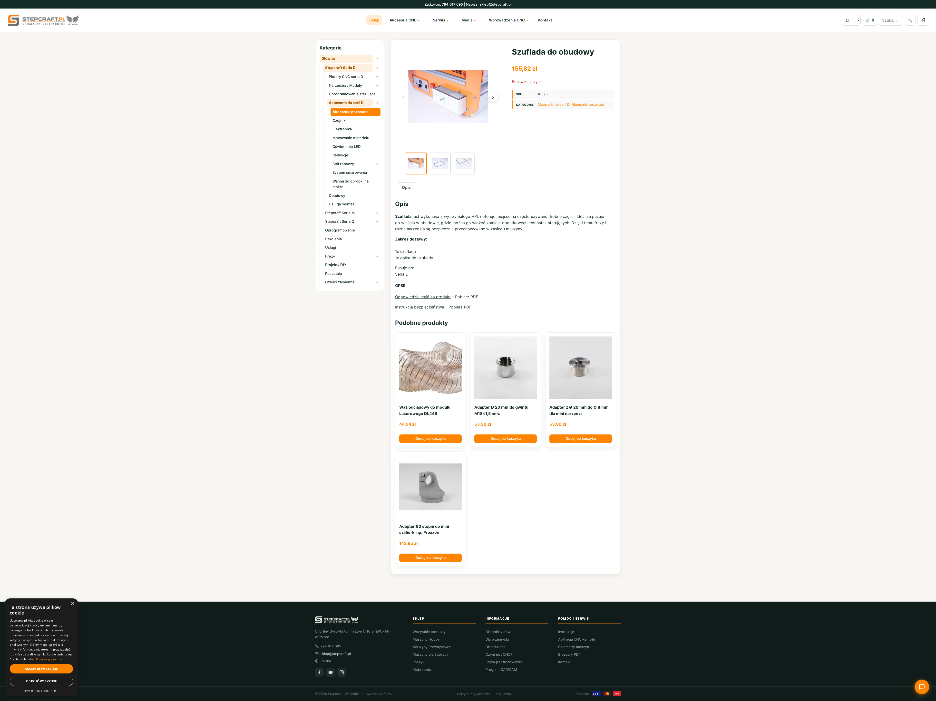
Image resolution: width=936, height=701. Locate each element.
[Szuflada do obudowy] (416, 163)
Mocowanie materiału (350, 138)
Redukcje (340, 155)
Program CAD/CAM (501, 669)
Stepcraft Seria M (340, 213)
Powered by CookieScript (41, 691)
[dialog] (41, 647)
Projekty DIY (335, 265)
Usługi (330, 247)
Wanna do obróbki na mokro (350, 184)
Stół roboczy (343, 164)
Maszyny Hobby (426, 639)
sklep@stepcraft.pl (495, 4)
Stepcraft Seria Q (339, 221)
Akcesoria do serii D (346, 103)
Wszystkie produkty (429, 632)
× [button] (72, 603)
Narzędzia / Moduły (345, 85)
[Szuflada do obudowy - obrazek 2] (440, 163)
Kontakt (545, 20)
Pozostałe (333, 273)
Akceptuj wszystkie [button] (41, 669)
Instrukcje (566, 632)
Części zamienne (340, 282)
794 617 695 (452, 4)
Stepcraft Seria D (340, 68)
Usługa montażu (343, 204)
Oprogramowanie (340, 230)
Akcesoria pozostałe (350, 112)
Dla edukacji (495, 647)
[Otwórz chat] (922, 687)
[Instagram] (341, 672)
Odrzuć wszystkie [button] (41, 681)
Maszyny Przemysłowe (432, 647)
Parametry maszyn (573, 647)
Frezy (330, 256)
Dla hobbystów (498, 632)
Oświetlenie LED (346, 146)
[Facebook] (319, 672)
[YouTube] (330, 672)
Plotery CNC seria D (346, 77)
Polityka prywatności (473, 694)
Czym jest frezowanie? (504, 662)
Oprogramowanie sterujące (352, 94)
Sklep (374, 20)
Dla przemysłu (497, 639)
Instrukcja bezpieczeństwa (419, 307)
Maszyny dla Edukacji (430, 654)
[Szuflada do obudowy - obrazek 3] (464, 163)
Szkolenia (333, 239)
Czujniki (339, 120)
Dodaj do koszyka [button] (430, 438)
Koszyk (419, 662)
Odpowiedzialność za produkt (423, 296)
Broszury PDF (569, 654)
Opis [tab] (406, 187)
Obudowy (337, 195)
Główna (328, 58)
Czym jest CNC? (499, 654)
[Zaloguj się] (922, 20)
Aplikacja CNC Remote (576, 639)
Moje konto (422, 669)
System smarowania (349, 172)
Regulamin (503, 694)
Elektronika (342, 129)
